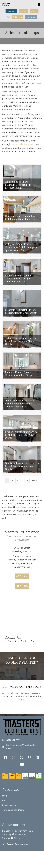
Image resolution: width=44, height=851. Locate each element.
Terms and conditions (13, 810)
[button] (17, 17)
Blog (4, 796)
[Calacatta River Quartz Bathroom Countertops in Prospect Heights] (22, 179)
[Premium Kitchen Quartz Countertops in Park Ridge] (22, 366)
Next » (34, 481)
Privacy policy (9, 805)
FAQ (4, 800)
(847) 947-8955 (13, 740)
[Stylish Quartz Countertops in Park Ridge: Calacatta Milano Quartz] (22, 335)
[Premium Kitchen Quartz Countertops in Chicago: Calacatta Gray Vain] (22, 273)
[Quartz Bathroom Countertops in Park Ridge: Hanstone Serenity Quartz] (22, 460)
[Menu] (39, 4)
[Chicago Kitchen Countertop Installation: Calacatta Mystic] (22, 210)
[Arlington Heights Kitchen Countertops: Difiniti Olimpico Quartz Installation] (22, 241)
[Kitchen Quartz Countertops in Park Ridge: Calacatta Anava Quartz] (22, 429)
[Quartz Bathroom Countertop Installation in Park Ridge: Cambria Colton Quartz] (22, 398)
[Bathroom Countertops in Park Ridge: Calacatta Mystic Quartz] (22, 304)
